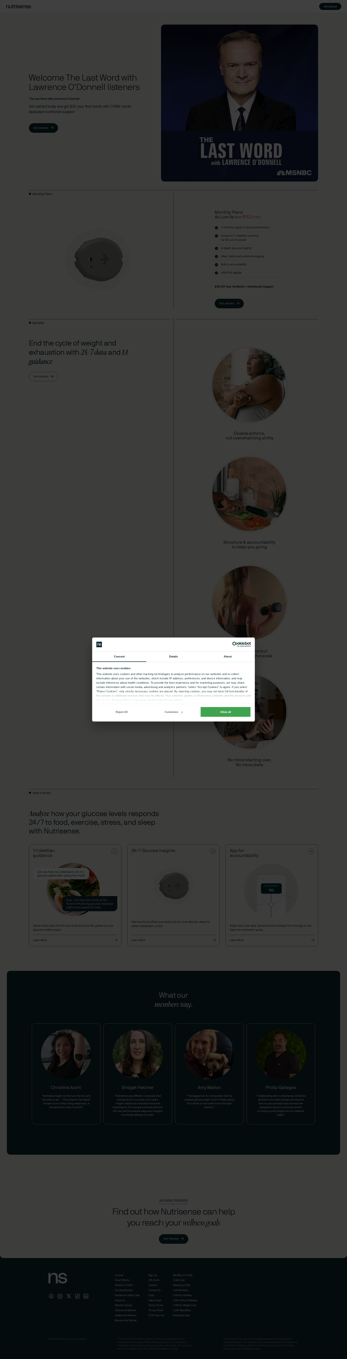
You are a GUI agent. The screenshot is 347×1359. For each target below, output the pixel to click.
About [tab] (228, 656)
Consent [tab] (119, 656)
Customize (171, 711)
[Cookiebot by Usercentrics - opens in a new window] (235, 644)
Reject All (122, 711)
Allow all (225, 711)
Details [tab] (173, 656)
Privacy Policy (121, 699)
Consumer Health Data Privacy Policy (158, 699)
